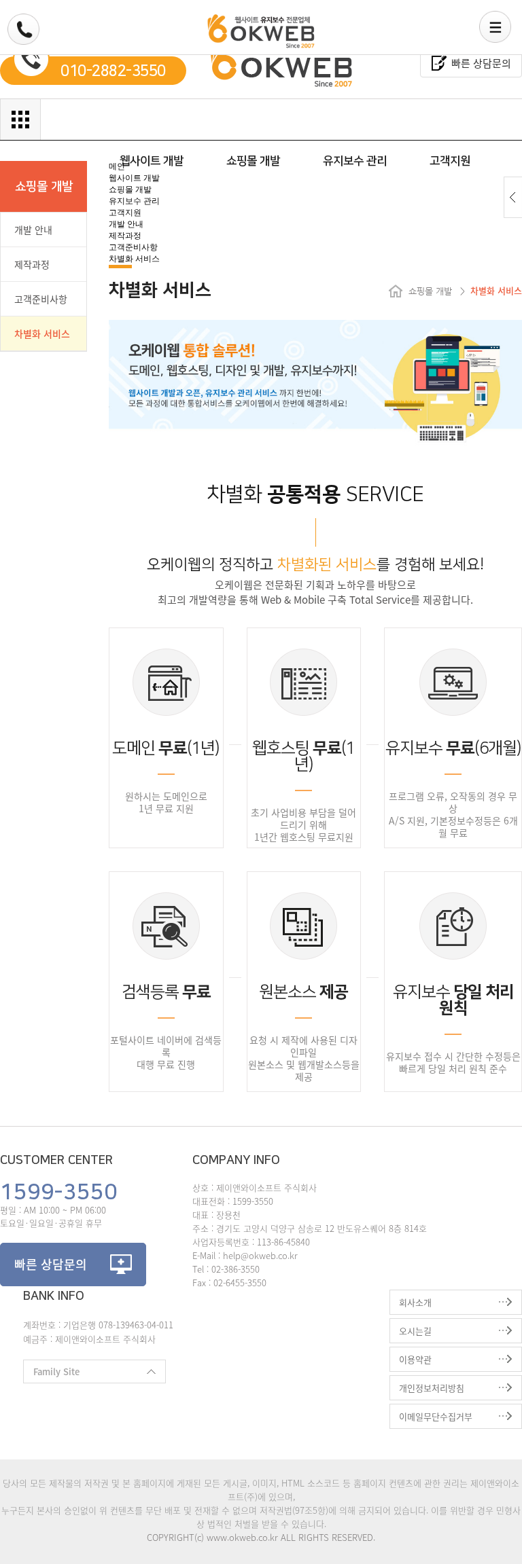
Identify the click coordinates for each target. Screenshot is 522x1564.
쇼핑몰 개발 (253, 161)
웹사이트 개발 (152, 161)
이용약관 (415, 1359)
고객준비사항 (40, 299)
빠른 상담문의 (481, 63)
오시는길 (415, 1330)
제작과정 (32, 264)
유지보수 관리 (355, 161)
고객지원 (450, 161)
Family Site (51, 1374)
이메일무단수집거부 (435, 1416)
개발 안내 (33, 229)
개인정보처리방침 (431, 1387)
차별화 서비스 (42, 333)
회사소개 (415, 1302)
